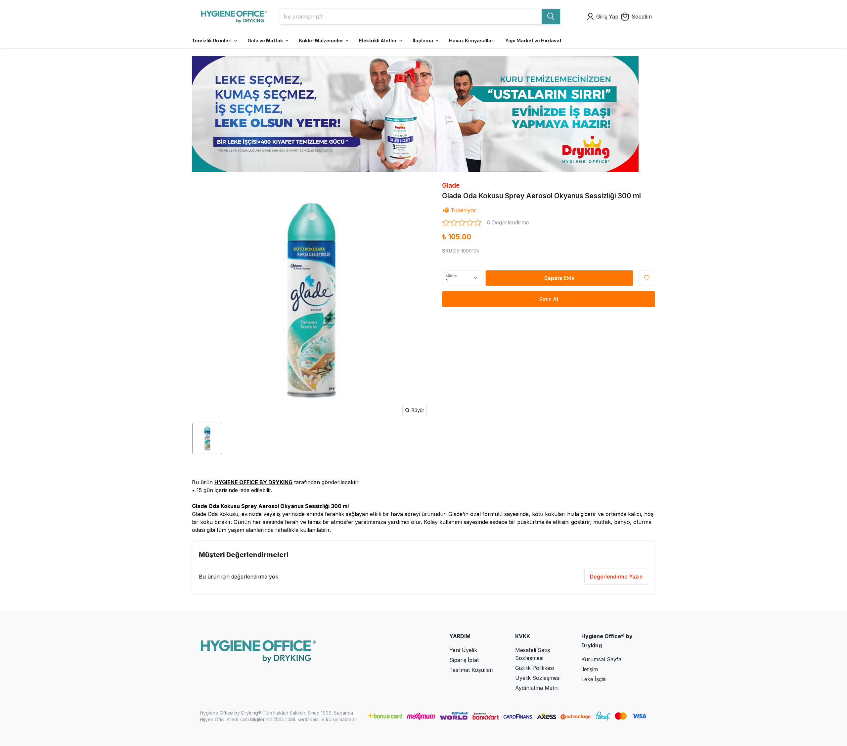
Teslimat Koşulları (471, 670)
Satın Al (548, 299)
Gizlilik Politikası (534, 668)
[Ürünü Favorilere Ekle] (647, 278)
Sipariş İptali (464, 660)
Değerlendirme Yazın (616, 576)
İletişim (589, 669)
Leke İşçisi (593, 679)
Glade (451, 185)
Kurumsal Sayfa (601, 659)
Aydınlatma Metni (536, 687)
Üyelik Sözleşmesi (537, 678)
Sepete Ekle (559, 278)
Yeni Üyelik (463, 650)
